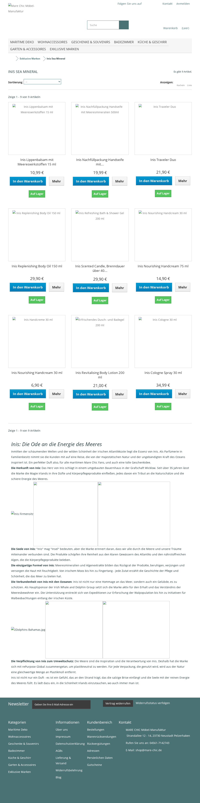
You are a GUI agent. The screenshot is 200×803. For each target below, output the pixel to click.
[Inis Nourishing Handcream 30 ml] (36, 341)
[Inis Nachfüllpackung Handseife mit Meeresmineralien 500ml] (100, 128)
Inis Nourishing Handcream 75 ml (163, 266)
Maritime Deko (22, 42)
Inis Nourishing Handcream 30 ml (37, 372)
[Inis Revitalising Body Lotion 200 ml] (100, 341)
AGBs (59, 751)
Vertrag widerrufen (117, 703)
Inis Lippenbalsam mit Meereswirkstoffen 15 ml (37, 161)
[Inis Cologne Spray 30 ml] (163, 341)
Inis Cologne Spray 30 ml (163, 372)
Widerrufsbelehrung (69, 770)
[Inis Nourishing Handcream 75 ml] (163, 234)
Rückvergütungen (98, 744)
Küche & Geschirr (152, 42)
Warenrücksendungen (101, 736)
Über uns (62, 729)
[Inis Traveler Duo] (163, 128)
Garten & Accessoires (28, 49)
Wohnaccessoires (52, 42)
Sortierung (15, 82)
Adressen (93, 751)
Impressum (63, 736)
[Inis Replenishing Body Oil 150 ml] (36, 234)
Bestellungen (95, 729)
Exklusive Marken (64, 49)
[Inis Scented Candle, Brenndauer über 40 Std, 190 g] (100, 234)
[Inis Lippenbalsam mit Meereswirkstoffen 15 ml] (36, 128)
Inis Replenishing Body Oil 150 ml (37, 266)
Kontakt (167, 3)
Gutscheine (94, 765)
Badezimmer (124, 42)
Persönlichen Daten (100, 758)
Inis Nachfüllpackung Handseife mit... (100, 161)
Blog (58, 777)
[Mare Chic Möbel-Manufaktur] (44, 17)
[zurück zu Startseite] (12, 58)
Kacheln (181, 85)
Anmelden (183, 3)
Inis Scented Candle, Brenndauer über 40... (100, 268)
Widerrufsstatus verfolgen (153, 703)
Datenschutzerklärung (70, 744)
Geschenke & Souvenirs (90, 42)
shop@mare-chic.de (149, 750)
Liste (189, 85)
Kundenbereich (99, 722)
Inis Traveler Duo (163, 159)
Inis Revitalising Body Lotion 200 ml (100, 374)
